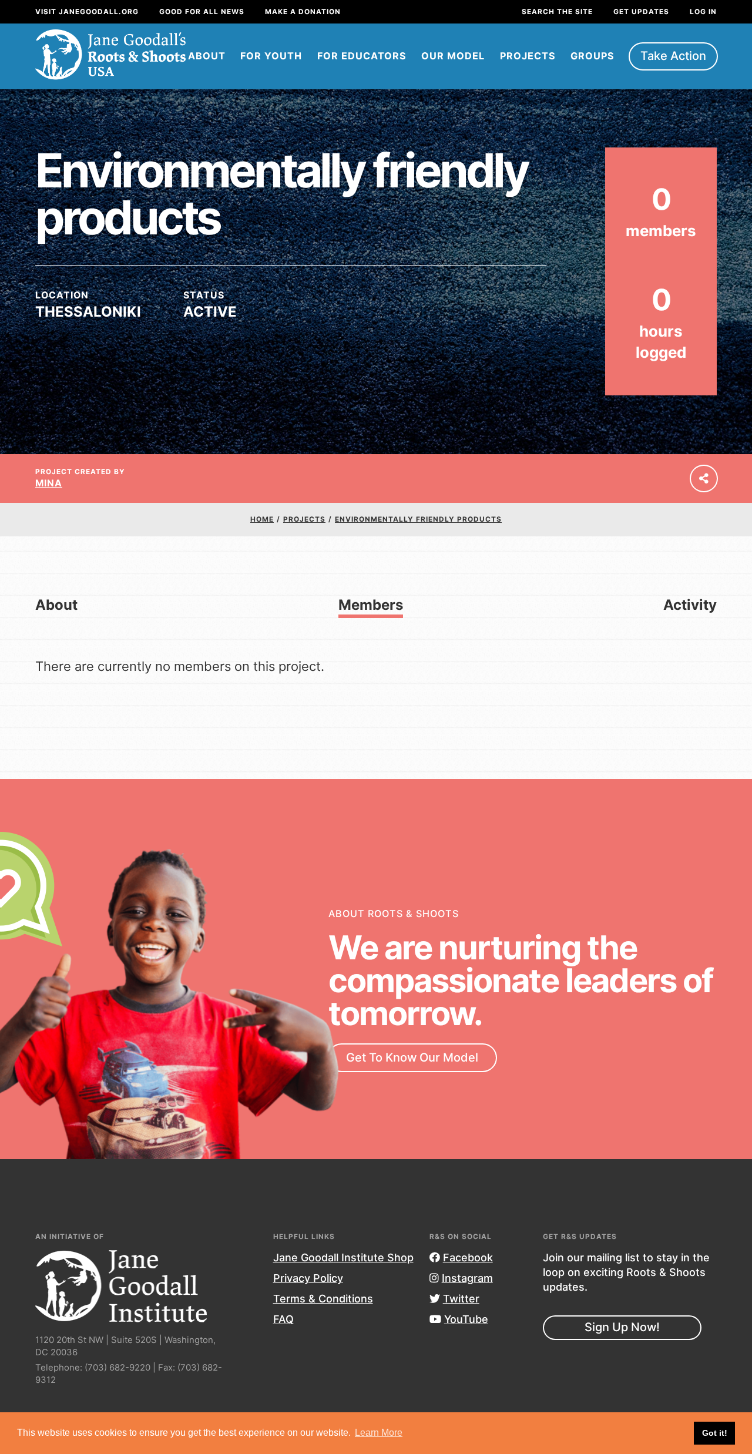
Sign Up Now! (622, 1327)
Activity (690, 604)
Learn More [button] (378, 1433)
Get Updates (641, 11)
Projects (528, 56)
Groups (592, 56)
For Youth (271, 56)
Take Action (673, 56)
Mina (48, 483)
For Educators (362, 56)
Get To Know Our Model (412, 1057)
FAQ (283, 1319)
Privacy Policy (308, 1278)
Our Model (453, 56)
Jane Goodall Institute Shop (343, 1257)
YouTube (466, 1319)
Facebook (468, 1257)
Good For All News (201, 11)
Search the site (557, 11)
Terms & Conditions (323, 1298)
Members (370, 604)
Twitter (461, 1298)
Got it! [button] (714, 1433)
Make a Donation (303, 11)
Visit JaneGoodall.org (87, 11)
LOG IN (703, 11)
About (207, 56)
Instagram (467, 1278)
